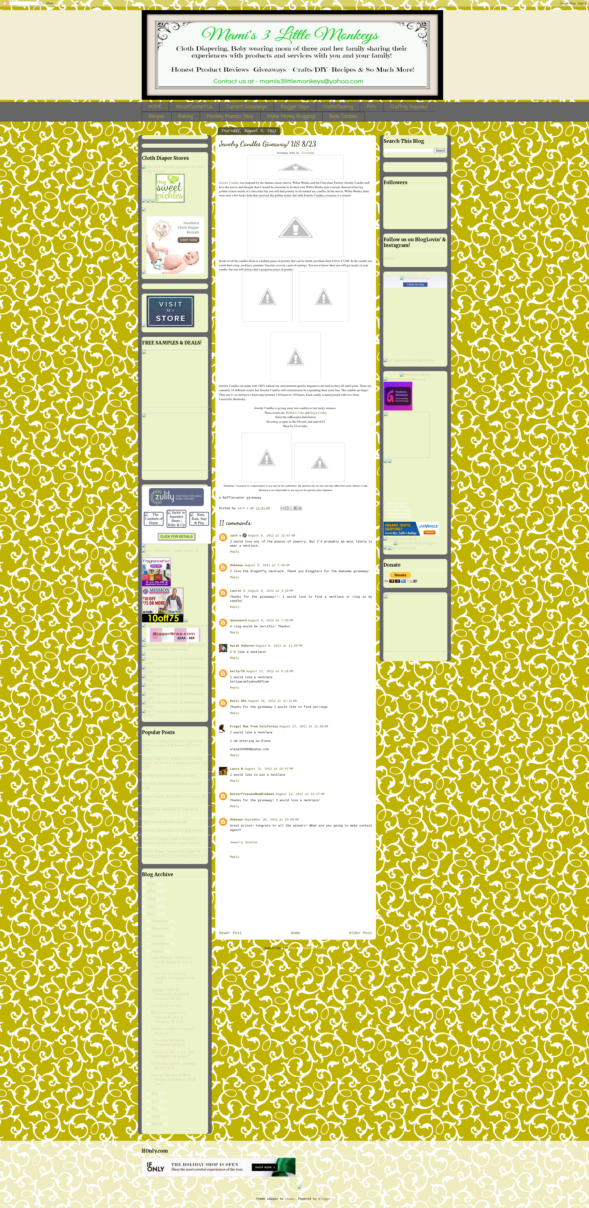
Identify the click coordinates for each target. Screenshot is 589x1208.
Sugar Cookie (318, 412)
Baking (186, 116)
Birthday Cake (295, 412)
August (158, 951)
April (156, 1117)
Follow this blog (415, 284)
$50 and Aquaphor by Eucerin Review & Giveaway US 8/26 (168, 1017)
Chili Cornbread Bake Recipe (165, 822)
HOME (155, 106)
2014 (152, 899)
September (161, 944)
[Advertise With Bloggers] (415, 543)
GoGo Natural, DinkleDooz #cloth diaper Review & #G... (171, 962)
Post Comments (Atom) (308, 948)
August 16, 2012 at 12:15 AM (272, 701)
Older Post (360, 933)
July (155, 1094)
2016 (152, 884)
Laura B (236, 769)
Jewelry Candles (229, 183)
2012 (152, 914)
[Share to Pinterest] (300, 508)
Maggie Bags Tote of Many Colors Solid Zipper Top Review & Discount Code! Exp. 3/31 (175, 763)
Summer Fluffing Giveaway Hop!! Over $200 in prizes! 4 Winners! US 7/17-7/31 (172, 746)
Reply (234, 552)
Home (295, 933)
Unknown (236, 565)
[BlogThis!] (287, 508)
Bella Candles (343, 116)
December (160, 921)
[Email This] (282, 508)
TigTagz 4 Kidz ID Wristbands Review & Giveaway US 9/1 (170, 994)
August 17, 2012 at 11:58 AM (303, 726)
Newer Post (230, 933)
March (157, 1124)
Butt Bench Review (166, 1006)
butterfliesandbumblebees (252, 794)
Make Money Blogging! (291, 116)
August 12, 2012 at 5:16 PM (269, 671)
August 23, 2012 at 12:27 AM (300, 794)
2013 (152, 907)
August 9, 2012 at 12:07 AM (271, 535)
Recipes (157, 116)
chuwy (289, 1199)
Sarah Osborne (242, 646)
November (160, 929)
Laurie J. (238, 591)
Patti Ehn (238, 701)
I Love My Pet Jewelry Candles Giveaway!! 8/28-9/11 (173, 978)
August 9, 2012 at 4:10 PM (270, 591)
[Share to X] (291, 508)
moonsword (238, 620)
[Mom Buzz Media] (415, 375)
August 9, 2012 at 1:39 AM (266, 565)
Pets (371, 106)
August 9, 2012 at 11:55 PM (278, 646)
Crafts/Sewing (338, 106)
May (155, 1109)
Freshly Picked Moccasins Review (169, 776)
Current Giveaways (247, 106)
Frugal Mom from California (254, 726)
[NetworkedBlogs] (415, 278)
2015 (152, 891)
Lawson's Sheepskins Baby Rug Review (173, 830)
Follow (389, 259)
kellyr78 (237, 671)
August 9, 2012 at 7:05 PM (270, 620)
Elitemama (308, 153)
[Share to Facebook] (295, 508)
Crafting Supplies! (409, 106)
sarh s (235, 535)
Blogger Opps (295, 106)
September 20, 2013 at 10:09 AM (271, 819)
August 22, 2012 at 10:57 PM (268, 769)
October (158, 936)
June (156, 1101)
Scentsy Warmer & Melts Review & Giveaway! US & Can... (173, 1079)
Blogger (324, 1199)
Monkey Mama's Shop (230, 116)
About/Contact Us (194, 106)
